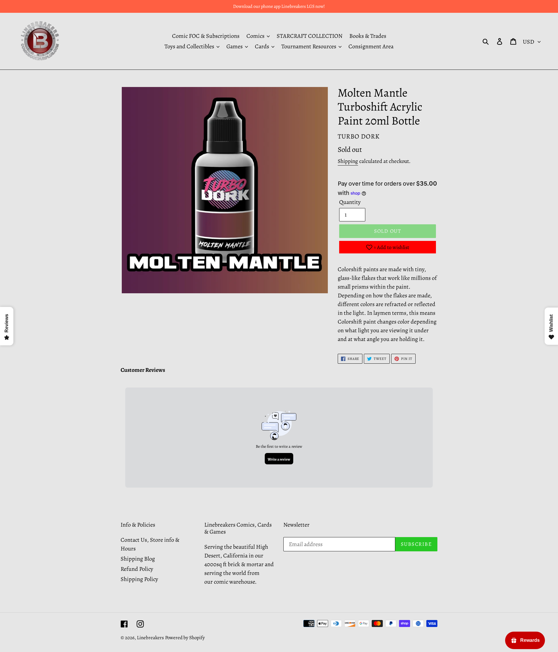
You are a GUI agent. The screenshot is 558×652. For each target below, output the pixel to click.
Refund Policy (137, 569)
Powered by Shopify (185, 637)
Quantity (350, 202)
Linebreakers (150, 637)
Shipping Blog (138, 559)
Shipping (348, 161)
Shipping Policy (139, 579)
